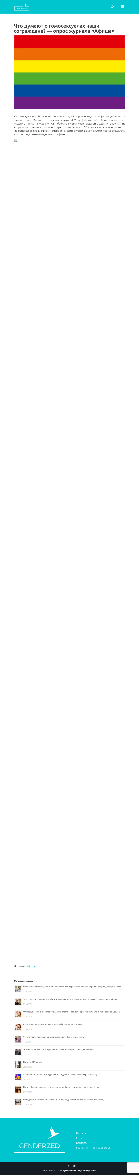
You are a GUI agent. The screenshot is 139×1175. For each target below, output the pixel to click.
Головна (81, 1133)
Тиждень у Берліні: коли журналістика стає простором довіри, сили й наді (58, 1049)
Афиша (31, 966)
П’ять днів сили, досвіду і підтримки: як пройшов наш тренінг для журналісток (61, 1087)
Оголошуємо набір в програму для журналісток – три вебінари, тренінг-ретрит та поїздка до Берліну (71, 1011)
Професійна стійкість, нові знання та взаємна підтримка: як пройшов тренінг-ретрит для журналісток (72, 986)
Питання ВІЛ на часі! (32, 1061)
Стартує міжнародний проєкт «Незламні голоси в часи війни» (52, 1024)
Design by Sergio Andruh (86, 1170)
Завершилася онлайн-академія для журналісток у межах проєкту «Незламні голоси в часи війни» (70, 999)
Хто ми (80, 1138)
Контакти (81, 1142)
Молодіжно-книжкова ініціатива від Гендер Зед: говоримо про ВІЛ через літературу (63, 1099)
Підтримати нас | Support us (93, 1147)
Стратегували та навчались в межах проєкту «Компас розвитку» (54, 1036)
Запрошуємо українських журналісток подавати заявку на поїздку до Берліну (60, 1074)
